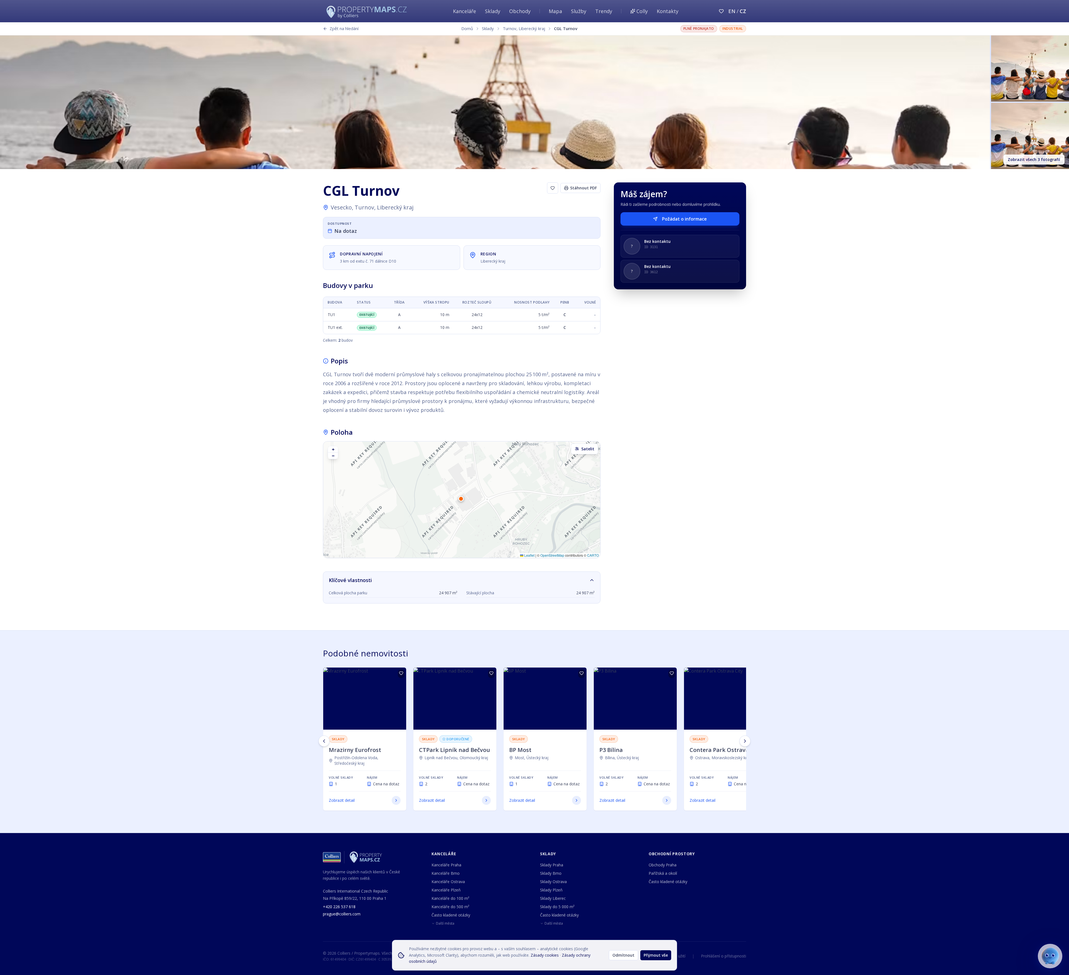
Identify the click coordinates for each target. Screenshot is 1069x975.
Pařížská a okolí (663, 873)
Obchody (520, 11)
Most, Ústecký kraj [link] (531, 757)
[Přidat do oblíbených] (401, 673)
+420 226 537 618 (339, 906)
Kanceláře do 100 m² (450, 898)
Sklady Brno (551, 873)
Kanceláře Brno (445, 873)
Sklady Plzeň (551, 890)
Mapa (555, 11)
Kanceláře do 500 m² (450, 906)
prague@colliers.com (342, 914)
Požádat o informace (684, 219)
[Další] (745, 741)
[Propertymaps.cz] (368, 11)
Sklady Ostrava (553, 881)
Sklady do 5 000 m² (557, 906)
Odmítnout (623, 955)
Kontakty (667, 11)
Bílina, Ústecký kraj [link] (622, 757)
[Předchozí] (324, 741)
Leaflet (528, 555)
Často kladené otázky (450, 915)
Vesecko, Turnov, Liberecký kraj (372, 207)
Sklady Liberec (553, 898)
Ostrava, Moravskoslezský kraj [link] (722, 757)
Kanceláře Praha (446, 865)
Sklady (492, 11)
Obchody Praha (662, 865)
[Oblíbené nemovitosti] (721, 11)
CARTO (593, 555)
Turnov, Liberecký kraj (524, 28)
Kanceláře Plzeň (446, 890)
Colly (642, 11)
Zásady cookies (545, 955)
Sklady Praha (551, 865)
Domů (467, 28)
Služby (578, 11)
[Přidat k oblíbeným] (552, 188)
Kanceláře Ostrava (448, 881)
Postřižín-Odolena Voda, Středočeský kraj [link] (356, 760)
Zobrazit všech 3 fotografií (1034, 159)
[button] (461, 499)
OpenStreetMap (552, 555)
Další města (445, 923)
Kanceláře (464, 11)
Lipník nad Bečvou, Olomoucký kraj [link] (456, 757)
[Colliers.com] (332, 857)
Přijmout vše (656, 955)
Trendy (603, 11)
